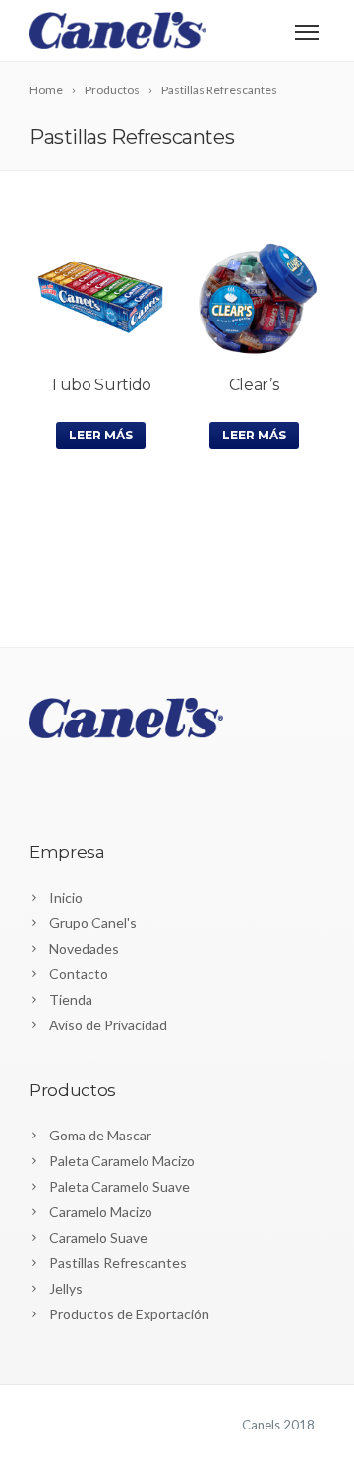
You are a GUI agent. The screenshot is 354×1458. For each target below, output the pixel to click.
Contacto (78, 973)
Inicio (66, 897)
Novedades (84, 948)
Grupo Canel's (93, 922)
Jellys (66, 1288)
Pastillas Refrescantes (118, 1262)
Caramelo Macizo (100, 1211)
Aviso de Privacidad (108, 1025)
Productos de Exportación (129, 1314)
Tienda (70, 999)
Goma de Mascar (100, 1135)
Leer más (101, 435)
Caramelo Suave (98, 1237)
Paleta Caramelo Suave (119, 1186)
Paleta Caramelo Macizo (122, 1160)
